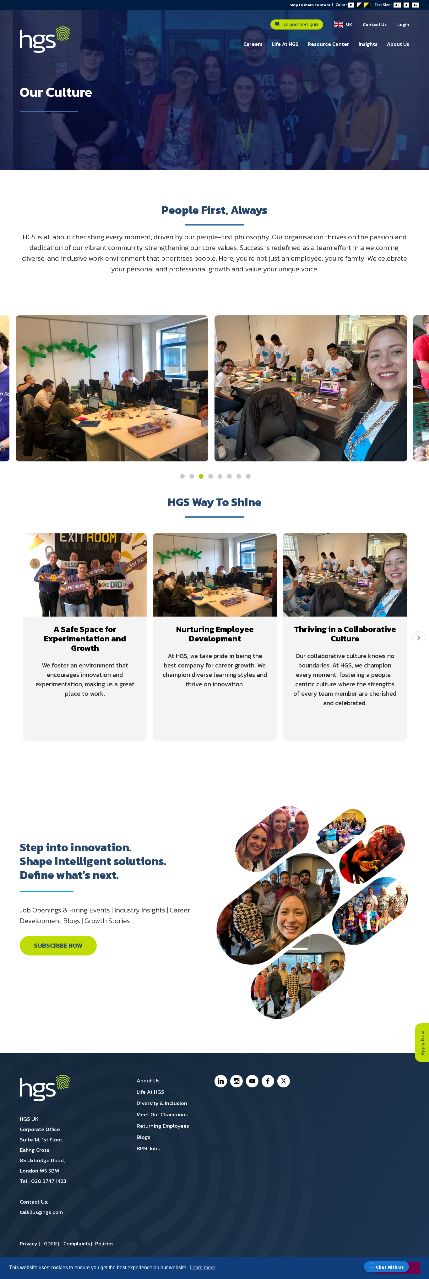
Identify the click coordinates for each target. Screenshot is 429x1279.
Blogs (143, 1137)
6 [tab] (229, 476)
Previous (10, 637)
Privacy (28, 1243)
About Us (398, 44)
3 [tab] (201, 476)
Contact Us (375, 24)
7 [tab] (238, 476)
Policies (104, 1243)
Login (403, 24)
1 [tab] (182, 476)
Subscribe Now (58, 945)
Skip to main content (310, 5)
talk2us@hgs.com (41, 1212)
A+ (415, 5)
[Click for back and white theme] (359, 5)
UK (347, 24)
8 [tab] (248, 476)
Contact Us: (41, 1207)
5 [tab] (220, 476)
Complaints (76, 1243)
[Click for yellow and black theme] (367, 5)
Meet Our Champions (162, 1114)
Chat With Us (390, 1267)
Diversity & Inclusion (162, 1103)
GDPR (50, 1243)
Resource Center (328, 44)
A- (397, 5)
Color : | (355, 5)
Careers (253, 44)
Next (418, 637)
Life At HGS (285, 44)
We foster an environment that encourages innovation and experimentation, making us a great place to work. (84, 679)
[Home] (45, 42)
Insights (368, 44)
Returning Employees (163, 1126)
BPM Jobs (148, 1148)
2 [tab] (191, 476)
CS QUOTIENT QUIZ (299, 25)
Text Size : (396, 5)
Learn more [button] (202, 1267)
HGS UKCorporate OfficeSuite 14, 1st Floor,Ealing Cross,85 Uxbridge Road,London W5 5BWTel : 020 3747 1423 (43, 1150)
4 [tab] (210, 476)
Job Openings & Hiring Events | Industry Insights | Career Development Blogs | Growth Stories (105, 915)
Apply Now (422, 1043)
